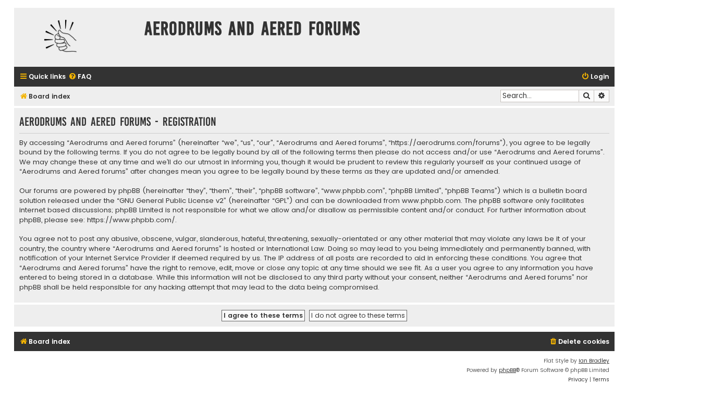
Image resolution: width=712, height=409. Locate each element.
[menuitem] (79, 77)
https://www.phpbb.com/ (131, 220)
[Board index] (77, 37)
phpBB (507, 370)
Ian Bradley (594, 361)
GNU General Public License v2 (171, 201)
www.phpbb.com (431, 201)
